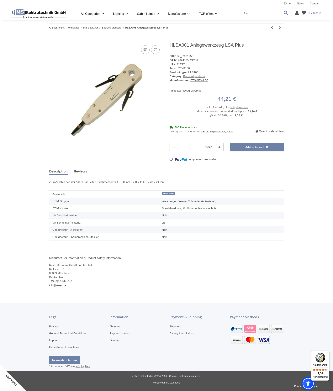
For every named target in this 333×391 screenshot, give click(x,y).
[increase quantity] (219, 147)
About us (114, 326)
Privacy (53, 326)
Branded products (194, 76)
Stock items (168, 194)
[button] (296, 13)
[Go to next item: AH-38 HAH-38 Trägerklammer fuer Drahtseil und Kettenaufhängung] (280, 28)
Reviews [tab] (80, 171)
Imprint (53, 340)
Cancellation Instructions (64, 347)
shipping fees (83, 366)
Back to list (58, 27)
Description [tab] (58, 171)
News (300, 3)
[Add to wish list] (155, 49)
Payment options (119, 333)
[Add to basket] (52, 40)
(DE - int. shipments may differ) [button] (217, 131)
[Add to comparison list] (145, 49)
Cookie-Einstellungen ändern (184, 376)
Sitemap (114, 340)
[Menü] (327, 353)
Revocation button (64, 360)
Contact (314, 3)
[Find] (285, 13)
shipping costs (239, 107)
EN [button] (286, 3)
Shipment (175, 326)
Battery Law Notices (182, 333)
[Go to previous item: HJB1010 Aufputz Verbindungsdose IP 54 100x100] (272, 28)
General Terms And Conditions (67, 333)
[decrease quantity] (174, 147)
